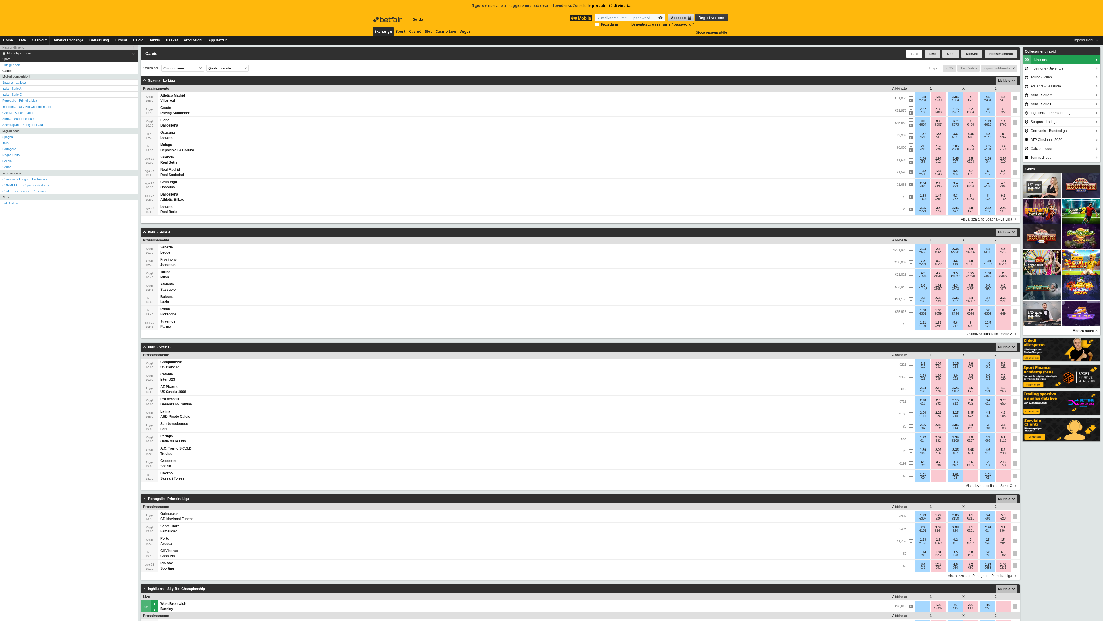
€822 (938, 263)
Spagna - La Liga (14, 82)
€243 (938, 173)
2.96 (988, 527)
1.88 (923, 96)
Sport (401, 31)
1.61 (938, 285)
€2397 (938, 608)
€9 (923, 477)
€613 (987, 124)
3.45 (955, 158)
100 (987, 604)
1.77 (938, 515)
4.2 (971, 310)
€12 (938, 161)
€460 (938, 112)
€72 (955, 198)
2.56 (923, 424)
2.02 (938, 437)
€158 (922, 542)
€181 (987, 149)
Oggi (950, 53)
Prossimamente (1001, 53)
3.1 (971, 527)
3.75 (1003, 297)
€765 (1003, 124)
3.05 (955, 146)
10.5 (988, 322)
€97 (970, 555)
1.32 (938, 322)
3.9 (1003, 109)
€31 (938, 136)
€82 (970, 403)
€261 (970, 530)
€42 (955, 211)
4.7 (1003, 96)
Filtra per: (933, 68)
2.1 (938, 183)
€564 (955, 100)
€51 (970, 452)
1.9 (923, 363)
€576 (1003, 288)
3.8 (988, 109)
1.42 (923, 170)
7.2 (971, 564)
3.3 (955, 462)
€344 (938, 325)
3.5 (971, 158)
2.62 (938, 146)
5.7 (955, 121)
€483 (987, 567)
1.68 (923, 310)
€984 (970, 112)
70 (955, 604)
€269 (938, 542)
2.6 (923, 146)
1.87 (923, 133)
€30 (922, 149)
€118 (1003, 440)
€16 (922, 403)
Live (22, 40)
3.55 (971, 273)
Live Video (968, 68)
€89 (970, 567)
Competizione (174, 68)
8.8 (923, 121)
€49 (1003, 313)
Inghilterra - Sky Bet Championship (26, 106)
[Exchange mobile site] (581, 18)
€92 (938, 403)
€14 (955, 366)
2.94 (938, 158)
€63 (1003, 391)
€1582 (938, 276)
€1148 (923, 288)
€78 (970, 415)
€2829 (1003, 276)
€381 (922, 313)
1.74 (923, 552)
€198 (922, 112)
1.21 (923, 322)
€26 (938, 391)
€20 (970, 325)
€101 (922, 325)
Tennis (154, 40)
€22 (955, 378)
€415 (1003, 100)
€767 (955, 112)
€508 (955, 149)
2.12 (1003, 462)
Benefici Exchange (68, 40)
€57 (955, 452)
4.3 (1003, 183)
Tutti (914, 53)
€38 (922, 391)
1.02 (938, 604)
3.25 (955, 387)
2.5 (938, 400)
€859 (938, 313)
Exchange (383, 31)
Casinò (415, 31)
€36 (987, 542)
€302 (987, 313)
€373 (955, 124)
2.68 (988, 158)
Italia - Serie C (12, 94)
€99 (970, 173)
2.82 (938, 424)
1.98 (988, 273)
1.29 (988, 564)
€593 (955, 288)
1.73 (923, 515)
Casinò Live (445, 31)
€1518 (923, 276)
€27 (955, 161)
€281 (922, 100)
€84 (1003, 542)
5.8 (988, 310)
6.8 (1003, 285)
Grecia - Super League (18, 112)
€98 (987, 555)
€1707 (988, 263)
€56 (922, 161)
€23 (970, 100)
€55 (1003, 403)
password (683, 24)
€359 (1003, 112)
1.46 (1003, 564)
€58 (1003, 465)
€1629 (923, 198)
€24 (987, 391)
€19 (1003, 161)
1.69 (938, 310)
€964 (938, 251)
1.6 (923, 285)
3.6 (971, 363)
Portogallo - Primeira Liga (19, 100)
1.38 (923, 195)
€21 (922, 136)
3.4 (1003, 146)
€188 (1003, 198)
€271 (955, 136)
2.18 (938, 387)
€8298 (1003, 263)
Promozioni (193, 40)
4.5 (988, 96)
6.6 (988, 285)
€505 (922, 173)
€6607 (970, 301)
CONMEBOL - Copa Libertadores (25, 185)
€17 (987, 173)
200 (970, 604)
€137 (970, 440)
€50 (987, 415)
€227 (970, 542)
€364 (1003, 530)
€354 (938, 198)
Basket (172, 40)
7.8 (923, 260)
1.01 (923, 474)
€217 (938, 555)
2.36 (938, 109)
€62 (1003, 555)
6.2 (955, 539)
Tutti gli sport (11, 65)
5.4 (955, 170)
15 (1003, 539)
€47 (970, 608)
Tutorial (121, 40)
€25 (922, 378)
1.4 (1003, 121)
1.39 (988, 121)
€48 (1003, 452)
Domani (972, 53)
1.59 (923, 375)
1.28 (923, 539)
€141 (1003, 149)
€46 (987, 452)
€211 (970, 518)
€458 (970, 124)
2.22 (938, 412)
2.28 (923, 400)
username (662, 24)
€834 (922, 124)
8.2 (938, 260)
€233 (970, 198)
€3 (955, 477)
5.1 (1003, 437)
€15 (970, 136)
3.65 (1003, 400)
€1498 (970, 276)
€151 (922, 530)
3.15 (955, 109)
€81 (987, 428)
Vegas (465, 31)
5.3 (955, 195)
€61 (955, 542)
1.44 (938, 170)
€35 (922, 301)
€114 (922, 415)
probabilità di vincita (611, 5)
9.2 (938, 121)
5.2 (1003, 449)
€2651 (970, 288)
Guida (417, 19)
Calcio (138, 40)
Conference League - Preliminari (24, 191)
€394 (970, 313)
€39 (938, 301)
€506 (970, 149)
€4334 (955, 251)
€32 (955, 301)
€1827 (955, 276)
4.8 (988, 133)
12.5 (938, 564)
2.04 (923, 183)
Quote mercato (219, 68)
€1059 (938, 288)
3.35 (988, 146)
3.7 (971, 183)
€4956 (988, 276)
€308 (1003, 186)
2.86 (923, 158)
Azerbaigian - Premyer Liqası (22, 124)
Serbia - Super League (18, 118)
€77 (970, 366)
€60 (987, 366)
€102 (955, 391)
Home (8, 40)
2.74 (1003, 158)
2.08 (923, 248)
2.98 (955, 527)
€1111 (988, 251)
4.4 (988, 248)
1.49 (988, 260)
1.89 (938, 96)
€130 (955, 518)
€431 (987, 100)
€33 (987, 198)
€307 (938, 124)
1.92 (923, 437)
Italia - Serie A (11, 88)
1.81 (938, 552)
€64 (987, 161)
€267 (1003, 136)
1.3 (938, 539)
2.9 (923, 527)
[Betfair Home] (388, 19)
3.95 (955, 96)
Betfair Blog (99, 40)
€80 (1003, 428)
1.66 (938, 375)
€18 (987, 403)
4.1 (955, 310)
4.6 (1003, 387)
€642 (1003, 251)
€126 (1003, 173)
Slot (428, 31)
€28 (938, 415)
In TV (949, 68)
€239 (938, 100)
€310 (1003, 211)
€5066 (970, 251)
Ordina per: (151, 68)
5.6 (955, 322)
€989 (987, 288)
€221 (922, 211)
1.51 (1003, 260)
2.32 (923, 109)
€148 (987, 136)
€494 (955, 313)
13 (988, 539)
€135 (938, 186)
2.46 (1003, 207)
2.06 (923, 412)
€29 (938, 149)
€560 (922, 251)
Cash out (39, 40)
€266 (970, 186)
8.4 (923, 564)
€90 (938, 465)
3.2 (971, 109)
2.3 (923, 297)
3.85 (971, 133)
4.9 (971, 260)
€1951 (970, 263)
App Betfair (217, 40)
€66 (955, 173)
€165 (987, 186)
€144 (938, 530)
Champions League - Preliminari (24, 179)
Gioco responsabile (711, 32)
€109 (955, 440)
